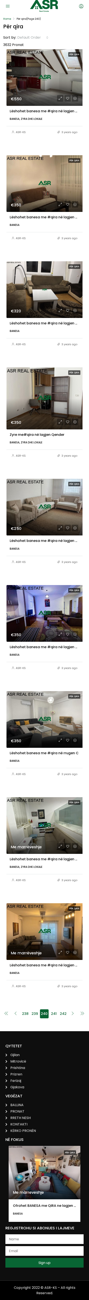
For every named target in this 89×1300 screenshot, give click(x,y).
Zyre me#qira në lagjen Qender (37, 434)
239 (35, 1013)
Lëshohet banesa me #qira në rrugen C (44, 753)
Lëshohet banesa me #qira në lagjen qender (49, 323)
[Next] (72, 1013)
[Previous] (6, 1013)
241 (54, 1013)
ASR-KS (21, 132)
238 (25, 1013)
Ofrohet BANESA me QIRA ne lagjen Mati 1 (48, 1205)
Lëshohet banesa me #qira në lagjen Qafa (47, 965)
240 (44, 1013)
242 (63, 1013)
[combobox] (33, 37)
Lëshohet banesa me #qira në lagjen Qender (49, 647)
